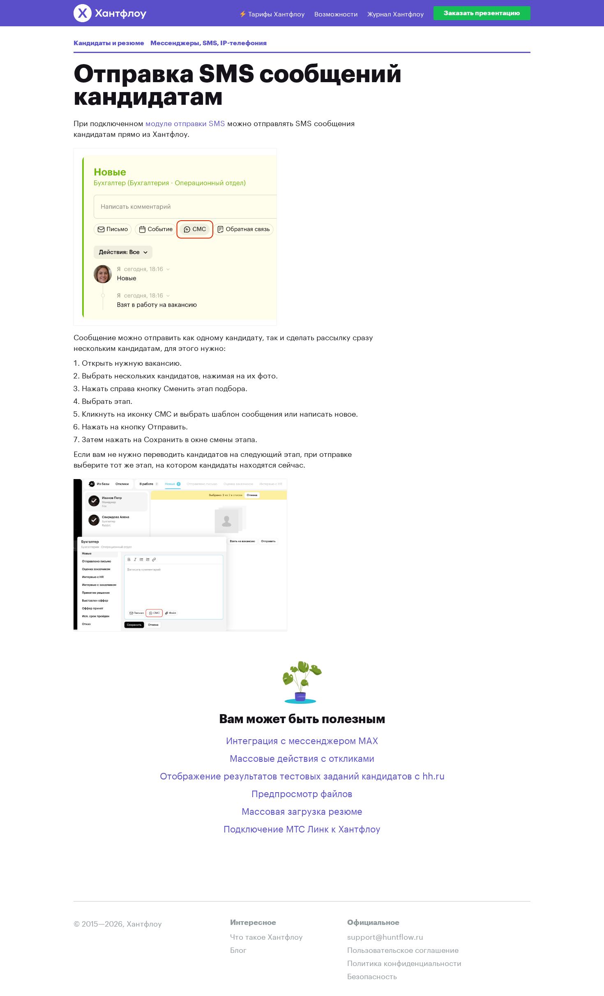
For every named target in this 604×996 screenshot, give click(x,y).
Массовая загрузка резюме (302, 810)
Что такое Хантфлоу (266, 935)
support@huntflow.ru (385, 935)
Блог (238, 948)
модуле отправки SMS (185, 122)
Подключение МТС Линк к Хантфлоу (302, 827)
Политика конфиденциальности (404, 962)
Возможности (335, 13)
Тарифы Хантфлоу (275, 13)
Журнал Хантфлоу (395, 13)
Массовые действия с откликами (302, 757)
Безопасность (372, 975)
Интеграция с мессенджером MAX (302, 739)
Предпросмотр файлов (302, 792)
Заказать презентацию (482, 13)
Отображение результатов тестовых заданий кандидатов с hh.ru (302, 774)
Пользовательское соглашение (403, 948)
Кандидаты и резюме (109, 43)
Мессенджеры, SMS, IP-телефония (208, 43)
